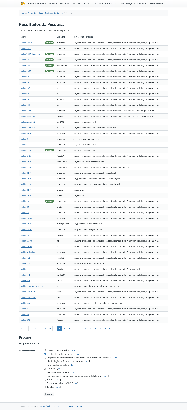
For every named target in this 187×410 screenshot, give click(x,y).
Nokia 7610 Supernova (31, 54)
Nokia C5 (25, 235)
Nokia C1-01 (26, 150)
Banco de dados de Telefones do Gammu (45, 13)
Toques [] (53, 379)
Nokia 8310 (26, 65)
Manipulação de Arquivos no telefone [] (68, 361)
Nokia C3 (25, 201)
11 (74, 328)
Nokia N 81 (26, 303)
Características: (27, 350)
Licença (56, 406)
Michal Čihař (45, 406)
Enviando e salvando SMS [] (62, 383)
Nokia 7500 (26, 48)
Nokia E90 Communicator (32, 286)
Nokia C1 (25, 139)
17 (105, 328)
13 (84, 328)
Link (73, 350)
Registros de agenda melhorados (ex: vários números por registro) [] (82, 357)
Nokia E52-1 (26, 269)
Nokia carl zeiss (28, 252)
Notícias (90, 3)
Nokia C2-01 (26, 161)
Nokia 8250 (26, 59)
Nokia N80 (25, 320)
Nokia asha (26, 110)
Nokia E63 (25, 280)
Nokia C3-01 (26, 223)
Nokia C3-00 (26, 218)
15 (95, 328)
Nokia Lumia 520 (28, 291)
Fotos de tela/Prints (107, 3)
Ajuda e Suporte (67, 3)
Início (23, 13)
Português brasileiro (154, 3)
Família (52, 3)
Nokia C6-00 (26, 240)
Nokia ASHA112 (28, 133)
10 (69, 328)
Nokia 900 (25, 76)
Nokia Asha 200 (28, 116)
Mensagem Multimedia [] (61, 372)
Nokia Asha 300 (28, 122)
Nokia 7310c (26, 42)
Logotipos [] (54, 368)
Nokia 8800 (26, 71)
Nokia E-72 (25, 257)
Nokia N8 (25, 314)
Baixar (80, 3)
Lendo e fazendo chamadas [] (63, 354)
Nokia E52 (25, 263)
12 (79, 328)
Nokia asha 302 (28, 127)
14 (89, 328)
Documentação (126, 3)
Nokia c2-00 (26, 156)
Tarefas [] (53, 386)
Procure (48, 394)
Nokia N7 (25, 308)
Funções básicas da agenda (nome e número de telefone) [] (77, 376)
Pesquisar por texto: (29, 343)
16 (100, 328)
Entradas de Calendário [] (61, 350)
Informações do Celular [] (61, 365)
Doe (63, 406)
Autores (80, 406)
